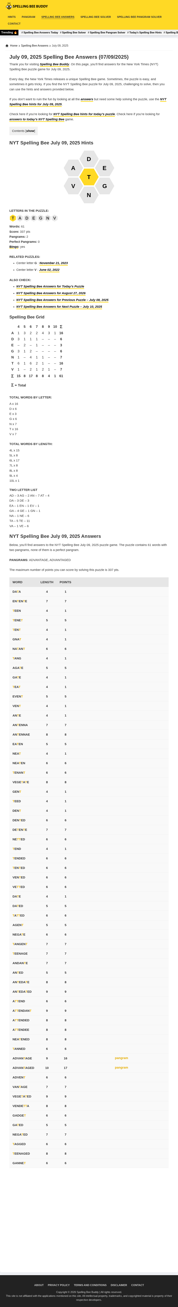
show (30, 131)
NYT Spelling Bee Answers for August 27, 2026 (51, 293)
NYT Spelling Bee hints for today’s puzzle (84, 114)
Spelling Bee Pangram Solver (107, 32)
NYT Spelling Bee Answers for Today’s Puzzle (50, 286)
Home (14, 45)
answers (87, 99)
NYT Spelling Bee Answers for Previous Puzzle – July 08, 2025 (62, 300)
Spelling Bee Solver (74, 32)
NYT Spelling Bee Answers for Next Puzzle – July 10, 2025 (59, 306)
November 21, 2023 (53, 263)
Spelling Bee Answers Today (40, 32)
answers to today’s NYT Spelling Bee (36, 119)
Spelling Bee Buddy (54, 64)
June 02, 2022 (49, 270)
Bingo (13, 246)
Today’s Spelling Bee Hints (145, 32)
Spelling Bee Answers (34, 45)
